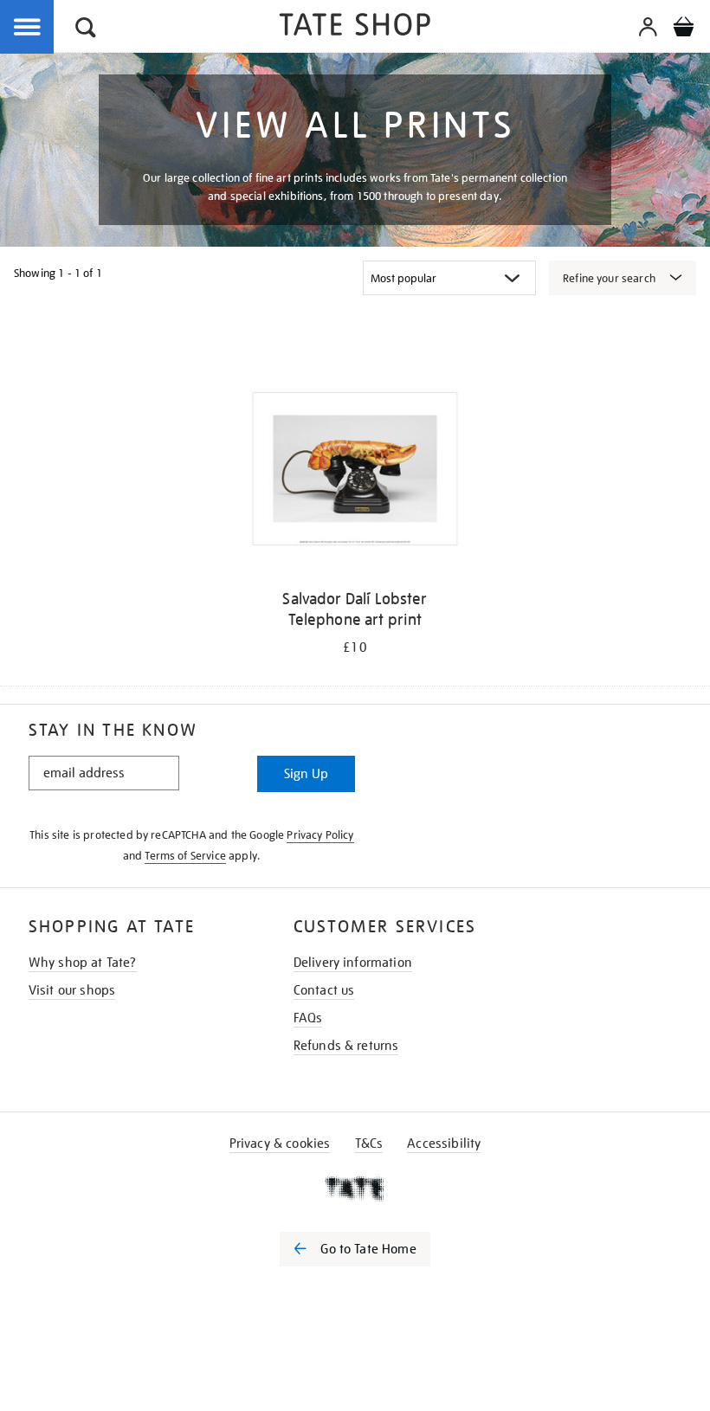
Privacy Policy (320, 835)
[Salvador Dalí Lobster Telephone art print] (354, 472)
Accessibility (444, 1143)
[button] (85, 29)
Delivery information (353, 962)
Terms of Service (185, 855)
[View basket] (683, 29)
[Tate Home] (355, 1188)
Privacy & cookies (280, 1143)
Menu (27, 27)
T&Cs (369, 1143)
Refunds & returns (346, 1045)
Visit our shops (72, 990)
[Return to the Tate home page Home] (355, 27)
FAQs (308, 1018)
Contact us (324, 990)
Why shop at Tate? (83, 962)
